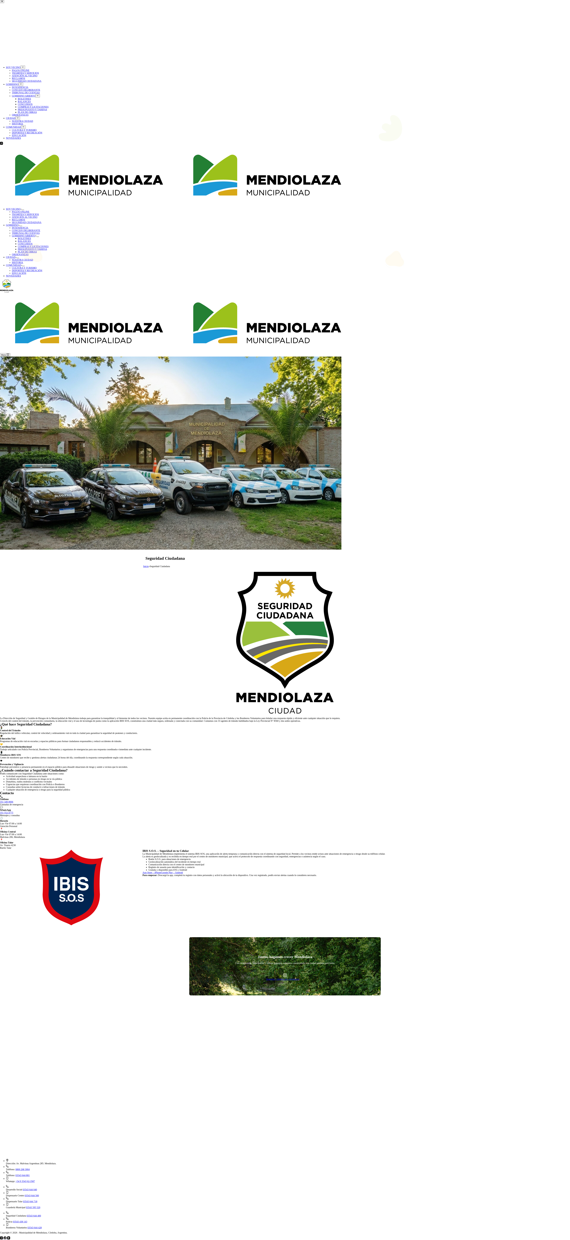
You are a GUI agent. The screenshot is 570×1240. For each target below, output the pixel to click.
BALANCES (24, 241)
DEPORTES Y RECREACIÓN (27, 270)
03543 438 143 (20, 1221)
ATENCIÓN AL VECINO (24, 217)
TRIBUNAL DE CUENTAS (26, 233)
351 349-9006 (6, 802)
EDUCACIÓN (19, 273)
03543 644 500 (32, 1195)
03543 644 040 (30, 1189)
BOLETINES (24, 238)
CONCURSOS (25, 244)
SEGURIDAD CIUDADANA (26, 222)
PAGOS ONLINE (20, 211)
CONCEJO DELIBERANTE (26, 230)
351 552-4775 (6, 812)
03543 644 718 (30, 1201)
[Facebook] (5, 1238)
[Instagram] (2, 1238)
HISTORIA (17, 262)
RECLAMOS (18, 219)
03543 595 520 (33, 1207)
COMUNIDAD (13, 265)
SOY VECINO (13, 209)
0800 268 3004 (22, 1169)
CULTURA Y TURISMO (24, 268)
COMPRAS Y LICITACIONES (33, 246)
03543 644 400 (34, 1215)
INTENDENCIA (20, 227)
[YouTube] (8, 1238)
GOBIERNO (12, 225)
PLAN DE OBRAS (27, 252)
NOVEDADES (13, 276)
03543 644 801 (22, 1175)
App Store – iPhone (151, 872)
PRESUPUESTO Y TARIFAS (32, 249)
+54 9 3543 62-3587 (25, 1181)
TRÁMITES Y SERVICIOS (25, 214)
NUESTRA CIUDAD (22, 260)
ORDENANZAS (20, 254)
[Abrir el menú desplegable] (23, 209)
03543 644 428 (34, 1227)
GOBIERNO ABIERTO (23, 235)
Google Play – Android (172, 872)
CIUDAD (10, 257)
